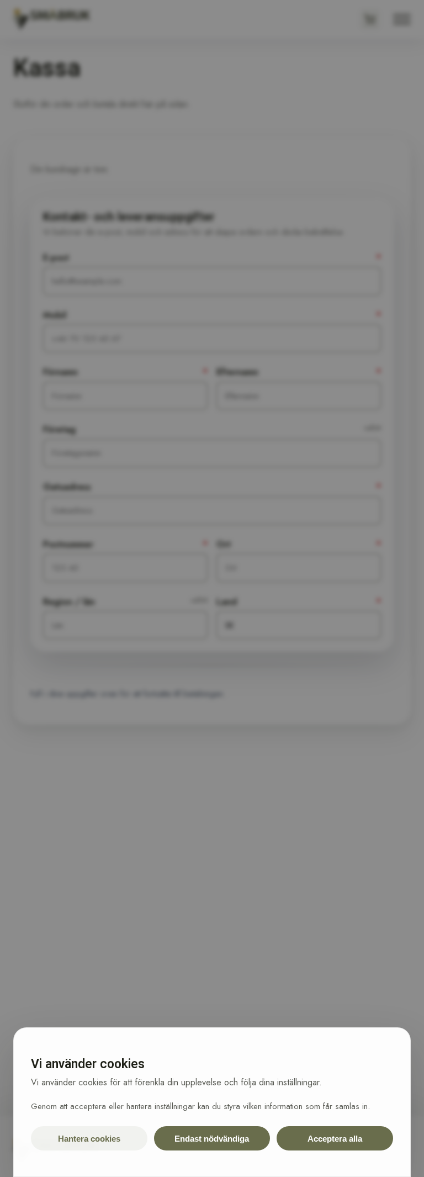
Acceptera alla (335, 1138)
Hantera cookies (89, 1138)
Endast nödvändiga (211, 1138)
